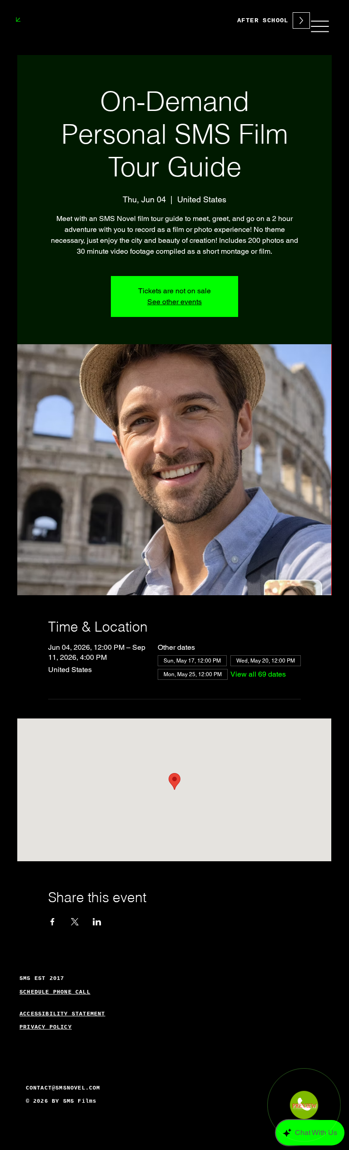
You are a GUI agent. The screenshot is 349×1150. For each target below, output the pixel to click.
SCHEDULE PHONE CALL (55, 992)
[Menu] (319, 26)
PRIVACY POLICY (46, 1027)
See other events (174, 301)
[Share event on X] (74, 921)
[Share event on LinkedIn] (97, 921)
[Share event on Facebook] (52, 921)
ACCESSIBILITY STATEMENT (62, 1014)
